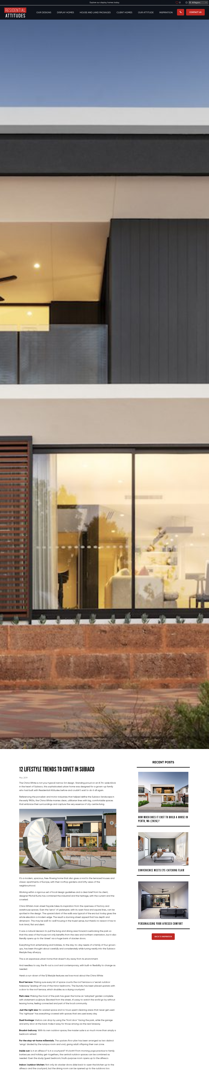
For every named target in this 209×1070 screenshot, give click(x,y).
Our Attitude (146, 12)
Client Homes (124, 12)
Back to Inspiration (163, 936)
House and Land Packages (95, 12)
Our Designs (43, 12)
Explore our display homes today (104, 2)
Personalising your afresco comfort (160, 923)
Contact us (195, 12)
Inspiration (166, 12)
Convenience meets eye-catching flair (161, 870)
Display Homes (65, 12)
